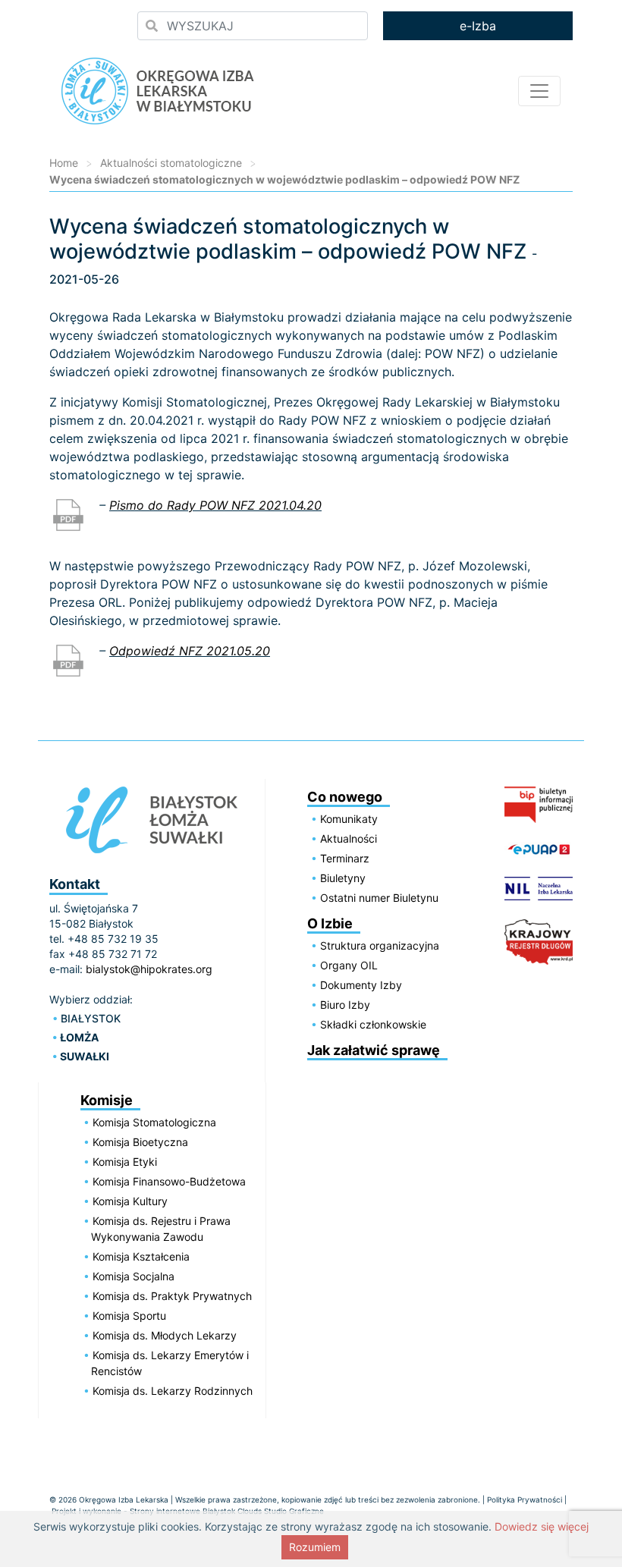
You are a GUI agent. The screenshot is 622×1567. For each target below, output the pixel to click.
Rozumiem (315, 1546)
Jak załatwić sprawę (373, 1050)
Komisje (106, 1100)
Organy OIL (349, 965)
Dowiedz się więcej (542, 1526)
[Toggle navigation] (539, 91)
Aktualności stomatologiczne (171, 162)
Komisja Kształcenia (141, 1256)
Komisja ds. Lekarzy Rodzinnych (173, 1390)
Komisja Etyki (125, 1161)
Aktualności (348, 838)
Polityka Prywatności (524, 1499)
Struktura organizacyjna (379, 945)
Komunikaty (349, 818)
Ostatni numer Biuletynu (379, 897)
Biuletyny (343, 877)
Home (63, 162)
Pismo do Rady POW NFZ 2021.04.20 (215, 505)
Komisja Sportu (129, 1315)
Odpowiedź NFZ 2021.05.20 (189, 650)
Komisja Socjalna (133, 1276)
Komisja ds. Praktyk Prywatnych (172, 1295)
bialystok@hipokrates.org (149, 968)
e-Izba (478, 25)
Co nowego (344, 797)
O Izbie (330, 923)
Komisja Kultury (130, 1201)
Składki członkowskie (373, 1024)
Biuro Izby (345, 1004)
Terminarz (344, 858)
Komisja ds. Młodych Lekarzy (165, 1335)
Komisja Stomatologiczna (154, 1122)
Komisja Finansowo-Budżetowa (169, 1181)
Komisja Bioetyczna (140, 1141)
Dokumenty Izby (361, 984)
